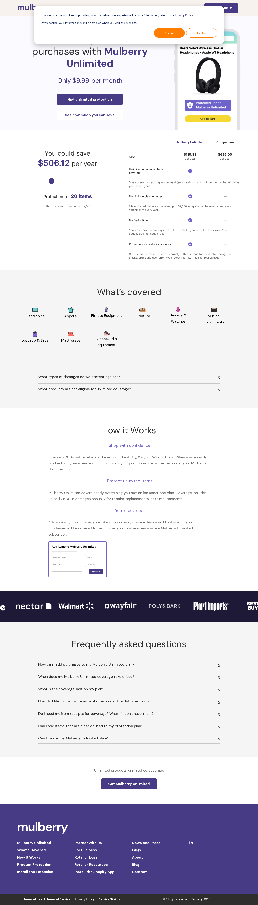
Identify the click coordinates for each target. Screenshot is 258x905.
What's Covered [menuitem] (31, 850)
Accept (169, 33)
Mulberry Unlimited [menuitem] (34, 842)
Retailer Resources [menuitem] (91, 864)
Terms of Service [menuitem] (58, 899)
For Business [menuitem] (86, 850)
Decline (202, 33)
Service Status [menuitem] (109, 899)
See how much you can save (90, 115)
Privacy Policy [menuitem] (85, 899)
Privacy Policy (184, 15)
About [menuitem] (137, 857)
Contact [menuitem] (139, 871)
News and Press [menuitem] (146, 842)
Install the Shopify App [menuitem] (94, 871)
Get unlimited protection (90, 99)
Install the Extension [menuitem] (35, 871)
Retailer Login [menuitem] (86, 857)
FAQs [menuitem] (136, 850)
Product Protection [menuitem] (34, 864)
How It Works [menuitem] (29, 857)
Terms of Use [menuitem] (32, 899)
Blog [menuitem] (135, 864)
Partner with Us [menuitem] (88, 842)
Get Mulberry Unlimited (129, 783)
